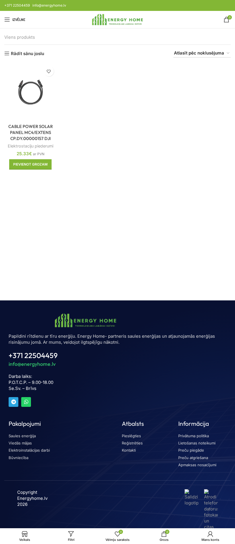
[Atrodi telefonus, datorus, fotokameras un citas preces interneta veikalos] (211, 518)
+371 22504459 (17, 5)
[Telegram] (13, 402)
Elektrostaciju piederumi (30, 145)
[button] (30, 164)
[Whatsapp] (26, 402)
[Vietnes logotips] (117, 19)
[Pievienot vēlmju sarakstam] (49, 71)
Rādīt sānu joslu (27, 53)
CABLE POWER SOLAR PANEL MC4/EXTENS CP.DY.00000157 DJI (30, 132)
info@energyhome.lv (49, 5)
